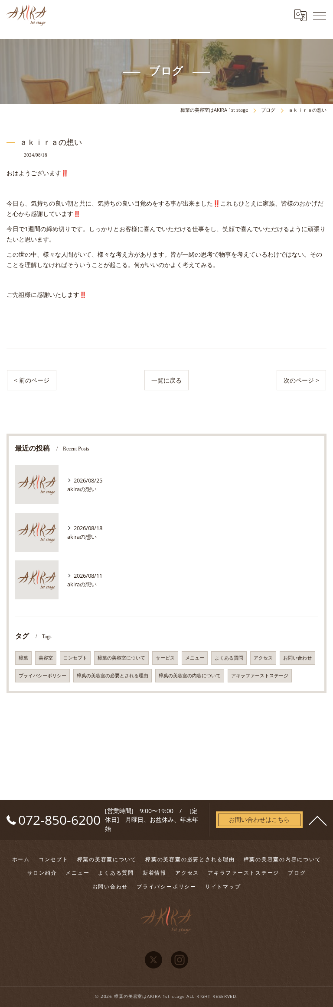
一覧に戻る (166, 380)
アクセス (263, 658)
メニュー (194, 658)
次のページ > (301, 380)
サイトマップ (223, 886)
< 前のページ (31, 380)
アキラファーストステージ (259, 675)
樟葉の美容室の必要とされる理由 (112, 675)
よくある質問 (229, 658)
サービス (165, 658)
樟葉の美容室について (121, 658)
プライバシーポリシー (42, 675)
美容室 (46, 658)
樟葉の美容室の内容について (190, 675)
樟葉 (23, 658)
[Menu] (319, 15)
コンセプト (75, 658)
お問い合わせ (297, 658)
